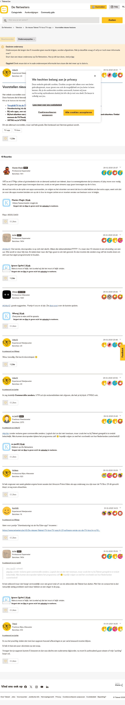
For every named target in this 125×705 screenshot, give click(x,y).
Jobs (13, 697)
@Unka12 (6, 249)
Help (116, 7)
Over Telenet (5, 697)
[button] (120, 69)
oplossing (45, 206)
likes (26, 206)
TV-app (7, 130)
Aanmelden (100, 7)
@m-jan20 (10, 569)
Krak (28, 200)
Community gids (48, 13)
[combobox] (50, 20)
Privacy (58, 697)
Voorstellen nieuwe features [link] (65, 27)
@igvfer (5, 434)
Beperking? (102, 697)
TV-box (17, 130)
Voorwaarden (22, 697)
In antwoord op (10, 351)
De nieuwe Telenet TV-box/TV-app (38, 27)
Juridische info (34, 697)
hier (72, 57)
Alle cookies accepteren (78, 112)
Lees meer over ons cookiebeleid (47, 105)
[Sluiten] (95, 76)
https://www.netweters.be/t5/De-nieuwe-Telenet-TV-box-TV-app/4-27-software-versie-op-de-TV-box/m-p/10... (51, 530)
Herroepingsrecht (47, 697)
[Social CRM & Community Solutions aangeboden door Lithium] (119, 685)
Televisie (19, 27)
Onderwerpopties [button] (25, 39)
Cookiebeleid (91, 697)
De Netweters (20, 7)
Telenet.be (6, 2)
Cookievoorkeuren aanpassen (47, 113)
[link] (8, 40)
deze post (53, 306)
